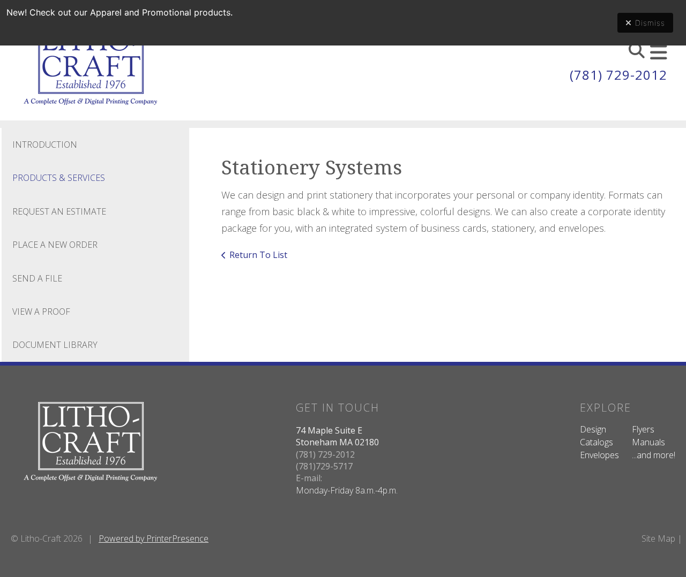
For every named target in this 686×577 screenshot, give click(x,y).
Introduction (44, 144)
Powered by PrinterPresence (153, 538)
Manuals (648, 442)
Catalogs (596, 442)
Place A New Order (55, 244)
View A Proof (41, 311)
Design (593, 429)
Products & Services (58, 178)
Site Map (658, 538)
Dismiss (650, 22)
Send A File (37, 278)
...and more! (653, 455)
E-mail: (309, 478)
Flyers (643, 429)
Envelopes (599, 455)
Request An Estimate (59, 211)
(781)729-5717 (324, 466)
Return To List (258, 255)
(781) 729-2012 (618, 74)
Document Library (55, 345)
